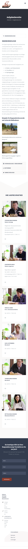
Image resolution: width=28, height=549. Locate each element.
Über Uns (13, 537)
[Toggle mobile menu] (25, 3)
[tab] (14, 36)
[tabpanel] (14, 100)
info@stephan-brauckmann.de (6, 517)
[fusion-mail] (5, 239)
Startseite (13, 535)
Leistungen (13, 539)
